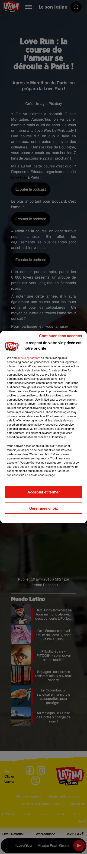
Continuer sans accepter (60, 335)
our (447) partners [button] (28, 358)
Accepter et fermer (43, 492)
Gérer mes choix (43, 508)
